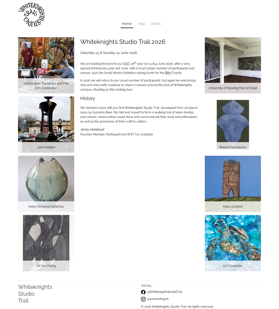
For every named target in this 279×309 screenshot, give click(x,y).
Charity (173, 73)
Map (141, 24)
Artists (156, 24)
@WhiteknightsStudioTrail (164, 292)
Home (127, 24)
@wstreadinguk (158, 299)
